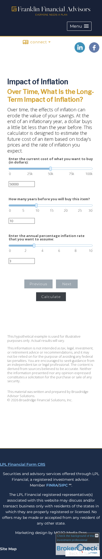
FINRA (52, 485)
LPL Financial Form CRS (22, 464)
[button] (79, 26)
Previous (38, 284)
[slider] (51, 169)
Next (67, 284)
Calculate (51, 296)
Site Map (8, 548)
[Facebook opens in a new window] (94, 51)
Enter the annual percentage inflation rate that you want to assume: (46, 237)
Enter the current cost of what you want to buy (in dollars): (51, 160)
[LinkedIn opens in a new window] (80, 51)
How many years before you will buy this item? (49, 199)
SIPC (63, 485)
